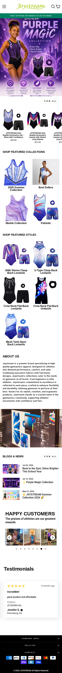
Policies (30, 645)
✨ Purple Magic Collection (37, 482)
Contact (30, 652)
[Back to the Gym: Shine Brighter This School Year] (11, 469)
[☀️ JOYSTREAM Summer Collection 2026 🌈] (11, 495)
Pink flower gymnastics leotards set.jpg (32, 537)
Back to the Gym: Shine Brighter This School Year (40, 470)
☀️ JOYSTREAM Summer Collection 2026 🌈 (37, 496)
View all (50, 101)
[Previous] (9, 537)
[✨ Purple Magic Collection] (11, 482)
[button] (21, 610)
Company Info (30, 638)
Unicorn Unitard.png (49, 537)
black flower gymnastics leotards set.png (15, 537)
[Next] (52, 537)
